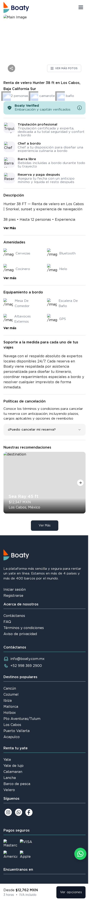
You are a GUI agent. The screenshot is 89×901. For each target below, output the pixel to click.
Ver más (9, 278)
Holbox (9, 712)
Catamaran (12, 772)
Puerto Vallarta (16, 731)
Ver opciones (71, 892)
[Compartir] (11, 68)
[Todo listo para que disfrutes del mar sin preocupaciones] (79, 107)
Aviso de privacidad (20, 634)
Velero (9, 790)
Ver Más (9, 228)
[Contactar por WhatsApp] (80, 854)
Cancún (9, 688)
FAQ (7, 622)
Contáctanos (14, 616)
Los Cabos (12, 725)
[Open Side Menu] (81, 7)
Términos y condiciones (23, 628)
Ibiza (7, 700)
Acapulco (11, 737)
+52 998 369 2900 (26, 666)
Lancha (9, 778)
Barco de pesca (16, 784)
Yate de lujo (13, 765)
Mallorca (10, 706)
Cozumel (11, 694)
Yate (7, 759)
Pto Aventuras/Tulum (21, 719)
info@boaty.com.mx (27, 659)
